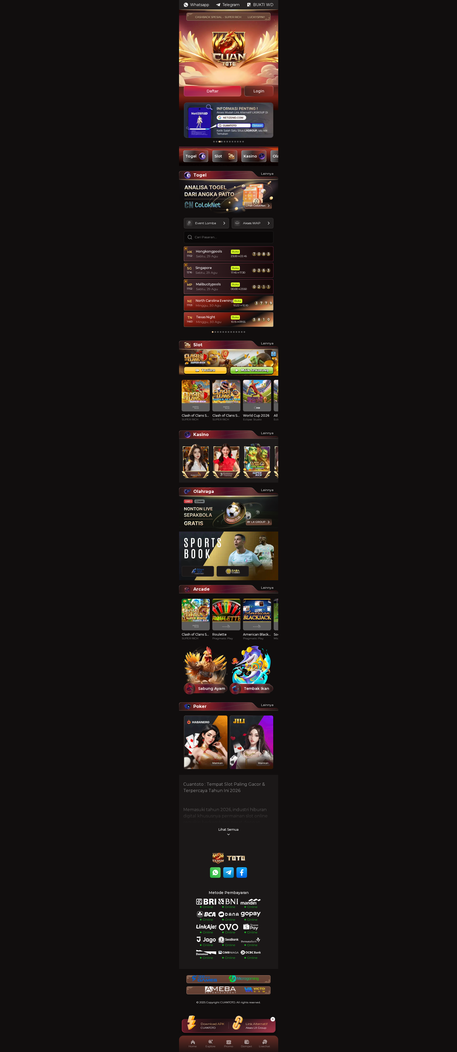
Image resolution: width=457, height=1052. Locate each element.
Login (258, 91)
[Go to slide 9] (238, 141)
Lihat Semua (228, 829)
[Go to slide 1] (214, 141)
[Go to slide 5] (227, 141)
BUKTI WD (263, 4)
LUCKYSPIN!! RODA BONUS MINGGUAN (257, 17)
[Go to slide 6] (230, 141)
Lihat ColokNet (256, 205)
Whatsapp (199, 4)
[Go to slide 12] (242, 332)
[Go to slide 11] (243, 141)
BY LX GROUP (256, 522)
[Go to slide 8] (235, 141)
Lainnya (267, 174)
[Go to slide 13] (244, 332)
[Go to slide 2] (216, 141)
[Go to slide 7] (232, 141)
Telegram (231, 4)
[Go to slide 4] (224, 141)
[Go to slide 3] (220, 141)
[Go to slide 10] (240, 141)
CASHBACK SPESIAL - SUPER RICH (201, 17)
